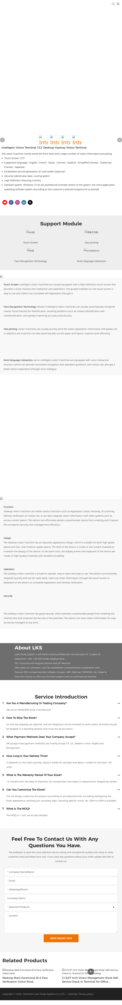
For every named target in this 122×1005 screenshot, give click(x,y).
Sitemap (72, 994)
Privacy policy (86, 994)
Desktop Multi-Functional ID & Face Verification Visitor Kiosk (25, 979)
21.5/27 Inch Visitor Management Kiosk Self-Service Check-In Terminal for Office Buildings (90, 980)
